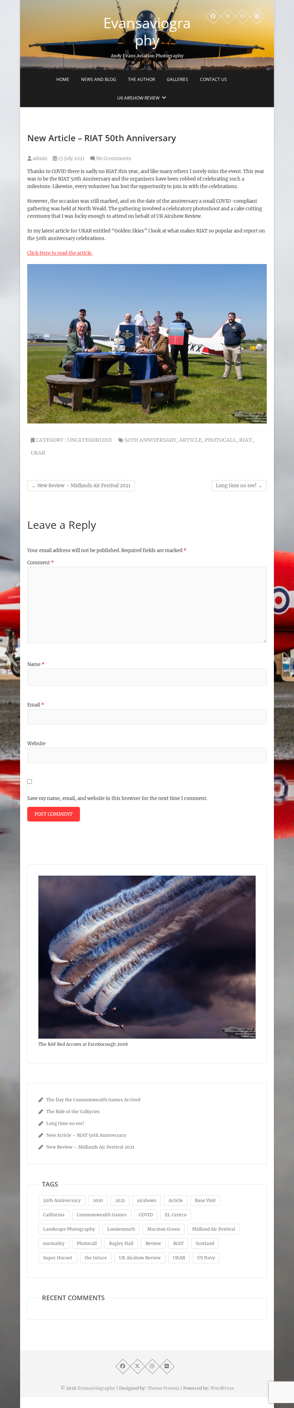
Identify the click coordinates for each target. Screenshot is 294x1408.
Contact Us (213, 79)
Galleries (177, 79)
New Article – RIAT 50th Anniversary (86, 1135)
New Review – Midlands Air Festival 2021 (81, 486)
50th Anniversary (150, 440)
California (54, 1214)
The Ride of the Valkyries (73, 1111)
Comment (40, 563)
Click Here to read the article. (60, 253)
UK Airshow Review (138, 98)
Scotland (205, 1243)
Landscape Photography (69, 1229)
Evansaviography (147, 31)
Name (35, 664)
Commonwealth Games (102, 1214)
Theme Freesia (163, 1388)
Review (153, 1243)
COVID (146, 1214)
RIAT (245, 440)
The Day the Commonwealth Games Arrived (93, 1099)
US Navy (206, 1257)
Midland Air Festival (213, 1229)
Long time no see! (239, 486)
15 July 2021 (71, 158)
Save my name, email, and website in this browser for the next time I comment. (117, 798)
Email (35, 705)
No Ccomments (113, 158)
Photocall (220, 440)
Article (190, 440)
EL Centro (175, 1214)
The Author (141, 79)
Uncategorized (89, 440)
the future (96, 1257)
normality (54, 1243)
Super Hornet (57, 1257)
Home (62, 79)
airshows (146, 1200)
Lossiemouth (121, 1229)
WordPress (222, 1388)
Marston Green (163, 1229)
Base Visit (205, 1200)
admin (39, 158)
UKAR (38, 453)
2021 (120, 1200)
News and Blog (98, 79)
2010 (98, 1200)
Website (36, 744)
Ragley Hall (121, 1243)
